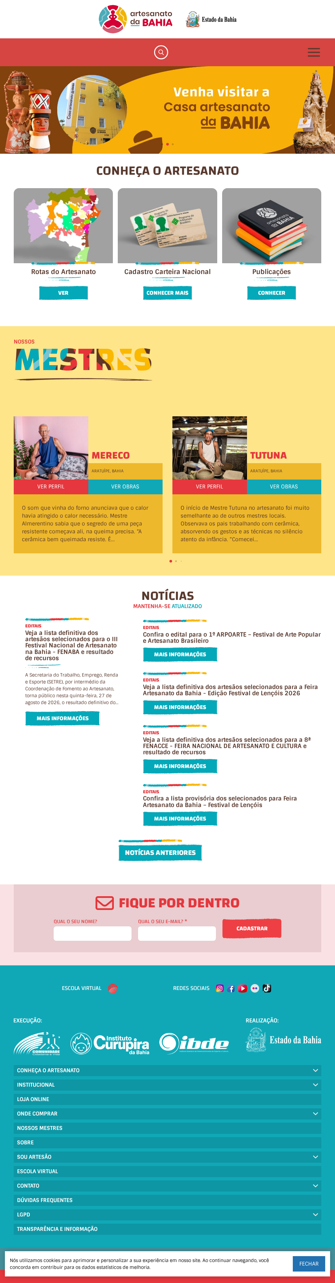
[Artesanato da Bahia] (135, 19)
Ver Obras (125, 486)
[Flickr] (255, 988)
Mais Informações (63, 718)
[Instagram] (220, 988)
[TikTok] (267, 988)
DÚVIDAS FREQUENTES (45, 1200)
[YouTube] (242, 988)
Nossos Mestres (39, 1128)
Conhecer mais (167, 292)
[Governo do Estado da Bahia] (211, 19)
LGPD (23, 1214)
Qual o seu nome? (75, 921)
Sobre (25, 1142)
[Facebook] (231, 988)
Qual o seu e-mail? (162, 921)
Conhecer (271, 292)
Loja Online (33, 1099)
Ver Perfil (50, 486)
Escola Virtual (37, 1171)
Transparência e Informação (57, 1229)
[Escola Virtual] (113, 989)
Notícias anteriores (160, 852)
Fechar (309, 1263)
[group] (167, 110)
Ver (63, 292)
